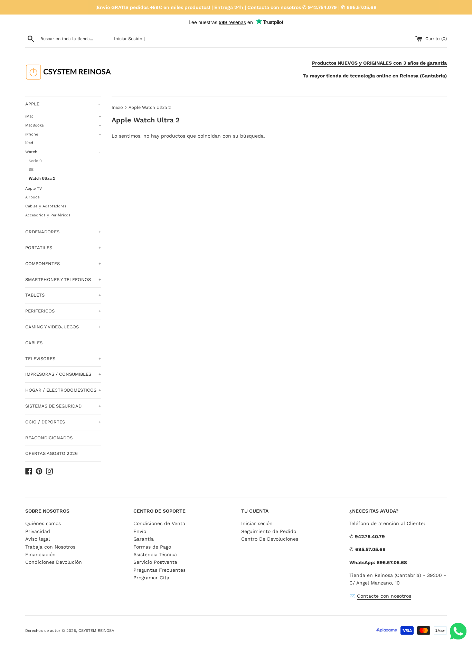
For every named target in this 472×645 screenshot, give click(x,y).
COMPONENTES (63, 263)
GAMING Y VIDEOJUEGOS (63, 326)
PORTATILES (63, 247)
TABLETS (63, 295)
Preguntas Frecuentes (159, 570)
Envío (139, 531)
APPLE (63, 103)
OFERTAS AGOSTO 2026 (51, 453)
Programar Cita (151, 577)
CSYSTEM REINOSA (96, 630)
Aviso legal (37, 539)
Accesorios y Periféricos (47, 215)
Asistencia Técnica (155, 554)
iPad (63, 143)
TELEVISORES (63, 358)
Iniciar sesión (257, 523)
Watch (63, 152)
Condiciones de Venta (159, 523)
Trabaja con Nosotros (50, 547)
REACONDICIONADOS (49, 437)
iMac (63, 116)
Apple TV (33, 188)
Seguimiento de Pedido (268, 531)
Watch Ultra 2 (42, 178)
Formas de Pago (152, 547)
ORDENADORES (63, 231)
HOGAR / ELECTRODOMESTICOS (63, 390)
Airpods (32, 197)
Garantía (143, 539)
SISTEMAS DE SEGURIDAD (63, 406)
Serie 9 (35, 161)
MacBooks (63, 125)
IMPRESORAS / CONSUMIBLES (63, 374)
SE (31, 169)
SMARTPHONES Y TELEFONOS (63, 279)
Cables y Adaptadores (45, 206)
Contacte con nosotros (384, 596)
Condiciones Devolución (53, 562)
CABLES (34, 342)
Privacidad (37, 531)
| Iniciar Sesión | (128, 38)
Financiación (40, 554)
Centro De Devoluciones (269, 539)
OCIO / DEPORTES (63, 421)
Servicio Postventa (155, 562)
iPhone (63, 134)
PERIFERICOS (63, 311)
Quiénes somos (43, 523)
